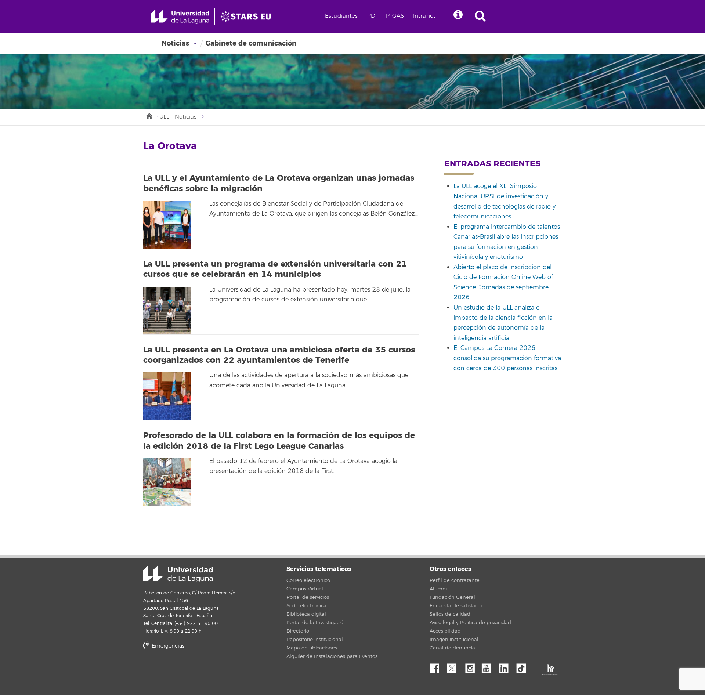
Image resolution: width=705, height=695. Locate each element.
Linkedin (506, 666)
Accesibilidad (445, 631)
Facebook (437, 666)
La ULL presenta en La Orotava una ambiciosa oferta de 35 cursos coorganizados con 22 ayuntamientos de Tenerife (279, 355)
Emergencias (167, 646)
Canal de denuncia (452, 648)
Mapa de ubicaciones (311, 648)
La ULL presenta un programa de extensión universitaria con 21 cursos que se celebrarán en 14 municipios (275, 269)
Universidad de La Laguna (178, 573)
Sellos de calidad (450, 614)
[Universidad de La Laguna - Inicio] (183, 16)
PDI (372, 15)
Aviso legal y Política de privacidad (470, 623)
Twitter (454, 666)
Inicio (148, 115)
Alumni (438, 589)
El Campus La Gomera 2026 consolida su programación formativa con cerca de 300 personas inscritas (507, 358)
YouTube (489, 666)
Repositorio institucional (314, 639)
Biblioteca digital (306, 614)
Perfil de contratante (455, 580)
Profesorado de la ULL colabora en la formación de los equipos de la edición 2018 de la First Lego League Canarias (279, 440)
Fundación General (452, 597)
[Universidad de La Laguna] (248, 16)
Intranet (424, 15)
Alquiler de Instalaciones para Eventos (331, 656)
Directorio (297, 631)
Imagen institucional (454, 639)
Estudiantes (341, 15)
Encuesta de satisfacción (459, 606)
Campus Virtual (304, 589)
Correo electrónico (308, 580)
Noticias (175, 43)
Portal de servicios (307, 597)
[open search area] (480, 16)
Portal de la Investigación (316, 623)
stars (198, 671)
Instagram (472, 666)
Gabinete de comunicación (251, 43)
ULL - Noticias (177, 116)
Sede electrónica (306, 606)
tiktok (523, 666)
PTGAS (395, 15)
